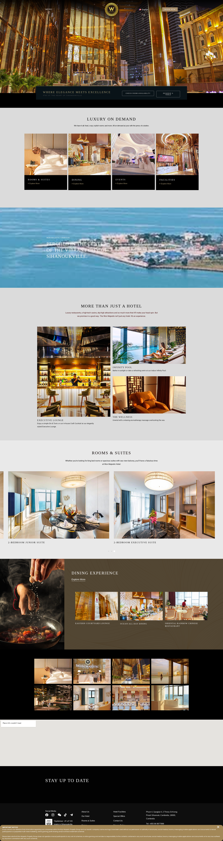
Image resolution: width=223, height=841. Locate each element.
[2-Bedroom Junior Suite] (58, 505)
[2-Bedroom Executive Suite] (164, 505)
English (144, 9)
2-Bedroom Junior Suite (26, 542)
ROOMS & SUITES (39, 179)
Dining (77, 179)
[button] (218, 827)
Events (121, 179)
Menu (48, 9)
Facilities (167, 179)
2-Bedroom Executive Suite (135, 542)
